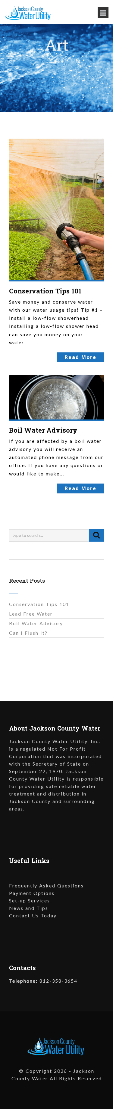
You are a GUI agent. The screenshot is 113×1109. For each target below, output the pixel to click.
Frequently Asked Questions (46, 885)
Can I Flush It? (28, 633)
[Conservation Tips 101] (56, 208)
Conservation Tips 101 (45, 291)
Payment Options (32, 893)
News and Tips (28, 908)
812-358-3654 (58, 981)
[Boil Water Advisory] (56, 396)
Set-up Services (29, 900)
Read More (80, 357)
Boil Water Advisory (43, 430)
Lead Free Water (31, 613)
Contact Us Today (33, 915)
